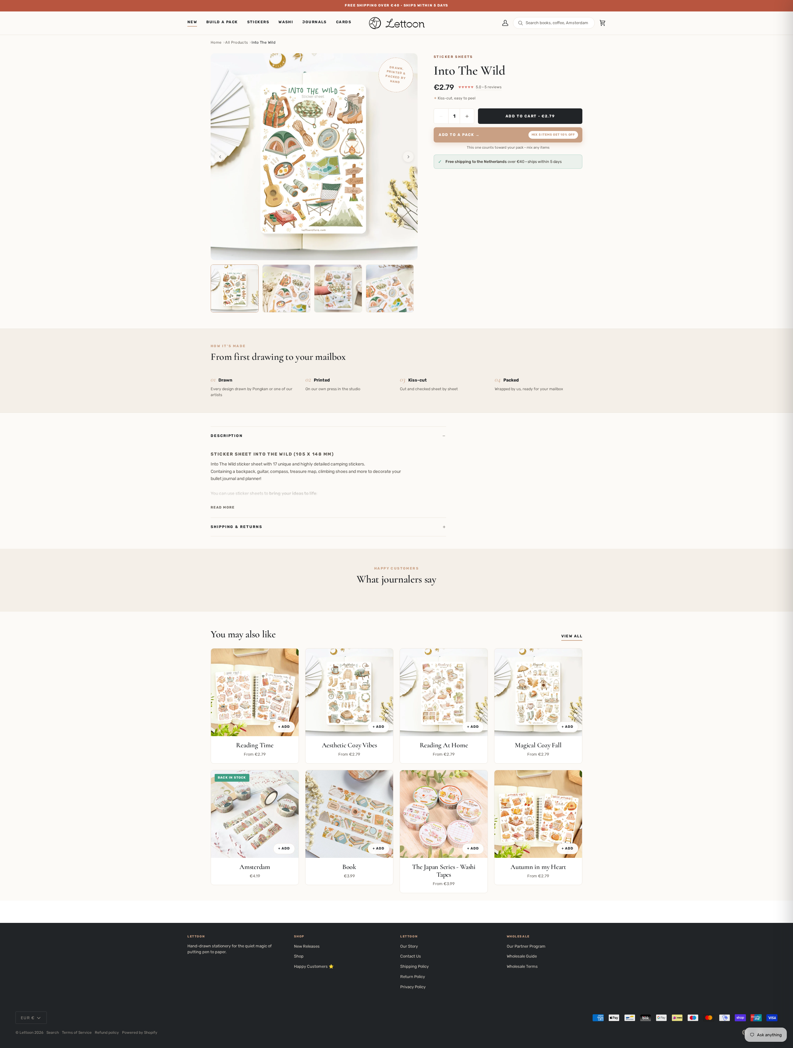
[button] (258, 23)
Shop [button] (299, 936)
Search (52, 1032)
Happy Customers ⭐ (314, 966)
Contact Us (410, 956)
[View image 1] (235, 288)
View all (571, 636)
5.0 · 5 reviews (489, 87)
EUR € (28, 1017)
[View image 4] (390, 288)
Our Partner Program (526, 946)
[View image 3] (338, 288)
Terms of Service (77, 1032)
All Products (236, 42)
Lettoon (26, 1032)
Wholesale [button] (518, 936)
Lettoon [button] (196, 936)
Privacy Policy (413, 987)
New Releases (307, 946)
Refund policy (107, 1032)
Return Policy (412, 976)
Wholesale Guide (522, 956)
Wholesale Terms (522, 966)
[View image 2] (286, 288)
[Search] (520, 23)
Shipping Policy (414, 966)
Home (216, 42)
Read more (223, 507)
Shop (299, 956)
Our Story (409, 946)
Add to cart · (530, 116)
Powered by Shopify (139, 1032)
